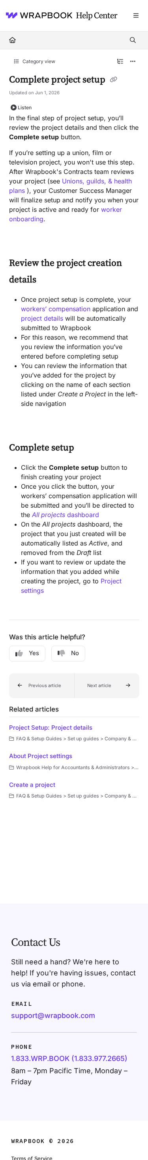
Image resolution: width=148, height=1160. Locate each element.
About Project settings (40, 756)
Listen (25, 107)
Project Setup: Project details (50, 727)
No (75, 653)
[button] (41, 686)
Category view (38, 61)
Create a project (32, 784)
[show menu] (135, 15)
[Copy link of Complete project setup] (113, 80)
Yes (34, 653)
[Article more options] (133, 61)
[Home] (59, 15)
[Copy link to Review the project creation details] (48, 280)
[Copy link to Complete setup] (86, 448)
